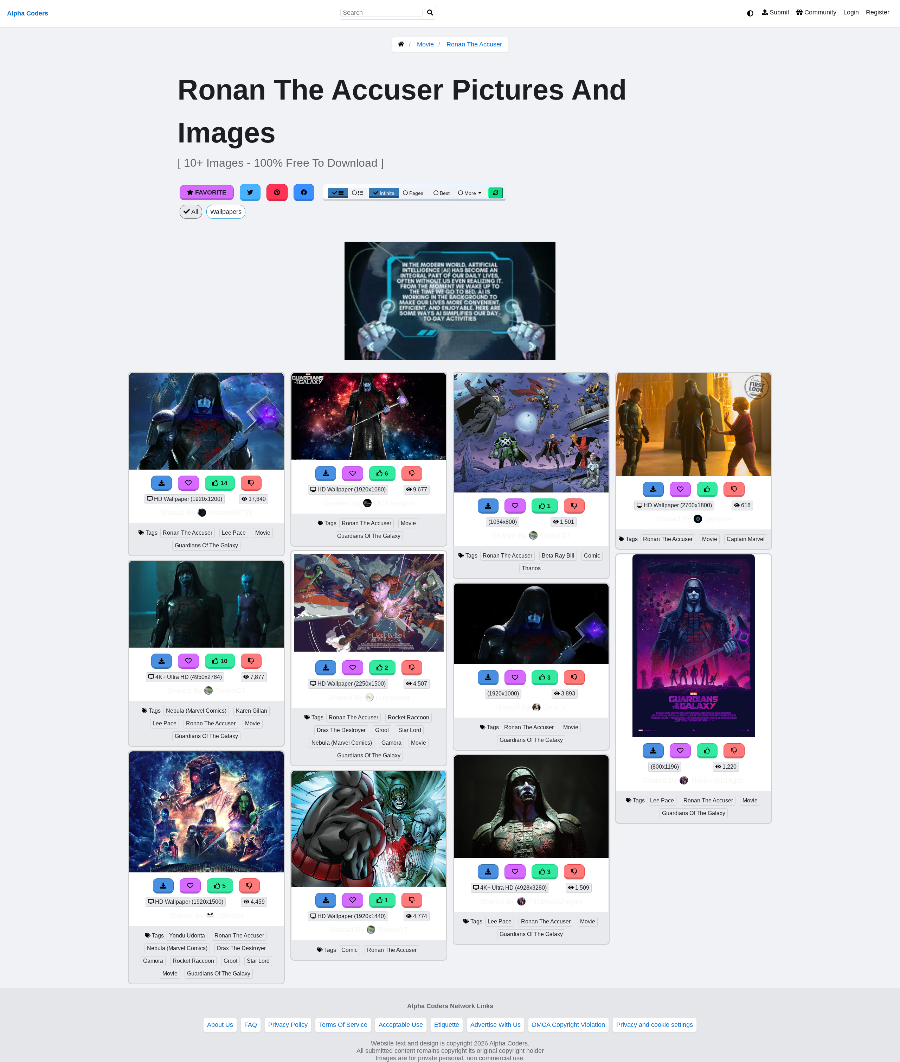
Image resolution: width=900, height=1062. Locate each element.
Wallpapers (226, 211)
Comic (349, 950)
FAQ (250, 1024)
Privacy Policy (288, 1024)
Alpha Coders (27, 13)
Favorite (209, 192)
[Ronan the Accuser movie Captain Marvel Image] (693, 473)
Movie (425, 44)
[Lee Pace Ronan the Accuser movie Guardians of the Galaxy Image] (693, 735)
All (194, 211)
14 (223, 483)
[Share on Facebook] (304, 192)
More (470, 193)
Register (877, 12)
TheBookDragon (555, 901)
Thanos (531, 568)
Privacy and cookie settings (654, 1024)
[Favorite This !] (352, 667)
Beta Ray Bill (558, 556)
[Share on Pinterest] (277, 192)
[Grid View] (338, 193)
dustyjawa (393, 697)
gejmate (717, 519)
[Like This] (707, 489)
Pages (416, 193)
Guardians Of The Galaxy (206, 545)
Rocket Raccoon (193, 961)
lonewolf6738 (230, 512)
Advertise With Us (495, 1024)
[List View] (357, 193)
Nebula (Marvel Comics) (196, 711)
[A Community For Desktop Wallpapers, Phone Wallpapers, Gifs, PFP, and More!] (401, 44)
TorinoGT (230, 690)
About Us (220, 1024)
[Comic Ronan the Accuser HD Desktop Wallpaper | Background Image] (368, 884)
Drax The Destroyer (241, 948)
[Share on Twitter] (250, 192)
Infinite (387, 193)
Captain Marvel (746, 539)
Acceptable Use (401, 1024)
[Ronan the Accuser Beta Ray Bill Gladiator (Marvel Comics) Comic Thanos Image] (531, 490)
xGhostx (230, 915)
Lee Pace (234, 533)
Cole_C (555, 707)
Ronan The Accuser (474, 44)
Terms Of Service (343, 1024)
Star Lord (258, 961)
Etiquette (446, 1024)
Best (444, 193)
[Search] (430, 12)
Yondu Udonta (187, 936)
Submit (778, 12)
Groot (230, 961)
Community (819, 12)
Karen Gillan (251, 711)
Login (851, 12)
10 (223, 660)
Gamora (153, 961)
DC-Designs (394, 503)
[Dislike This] (412, 667)
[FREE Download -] (325, 667)
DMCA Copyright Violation (568, 1024)
